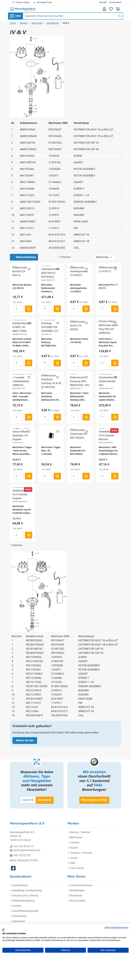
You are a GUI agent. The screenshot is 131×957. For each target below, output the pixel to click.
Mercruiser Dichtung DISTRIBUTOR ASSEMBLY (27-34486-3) (49, 342)
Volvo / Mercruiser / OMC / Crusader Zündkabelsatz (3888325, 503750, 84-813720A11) (22, 397)
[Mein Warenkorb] (117, 9)
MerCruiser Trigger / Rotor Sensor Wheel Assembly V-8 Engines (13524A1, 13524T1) (22, 451)
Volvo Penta (77, 868)
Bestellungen (77, 890)
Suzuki (74, 847)
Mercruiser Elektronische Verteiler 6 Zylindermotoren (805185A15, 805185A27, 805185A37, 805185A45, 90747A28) (49, 288)
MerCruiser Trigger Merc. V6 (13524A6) (51, 450)
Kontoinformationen (81, 885)
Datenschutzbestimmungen (117, 927)
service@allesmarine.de (27, 850)
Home (13, 23)
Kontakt (16, 905)
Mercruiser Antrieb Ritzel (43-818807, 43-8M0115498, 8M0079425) (21, 342)
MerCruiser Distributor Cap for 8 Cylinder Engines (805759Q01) (21, 510)
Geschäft (103, 2)
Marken (23, 23)
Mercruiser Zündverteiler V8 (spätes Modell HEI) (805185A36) (108, 397)
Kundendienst (115, 2)
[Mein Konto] (104, 9)
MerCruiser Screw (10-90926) (79, 341)
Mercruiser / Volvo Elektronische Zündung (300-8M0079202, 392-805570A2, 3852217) (79, 397)
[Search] (119, 16)
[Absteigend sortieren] (117, 257)
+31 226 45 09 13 (24, 846)
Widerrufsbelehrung (23, 900)
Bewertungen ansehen (94, 799)
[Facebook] (13, 868)
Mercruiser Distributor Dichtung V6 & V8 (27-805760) (50, 397)
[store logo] (22, 9)
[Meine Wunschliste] (111, 9)
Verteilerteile (53, 23)
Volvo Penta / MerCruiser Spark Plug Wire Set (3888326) (107, 342)
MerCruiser (37, 23)
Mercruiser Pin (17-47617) (108, 286)
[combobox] (69, 16)
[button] (29, 269)
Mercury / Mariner (80, 832)
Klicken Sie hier (25, 740)
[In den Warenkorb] (28, 308)
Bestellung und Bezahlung (27, 890)
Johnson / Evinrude (81, 852)
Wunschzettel (77, 900)
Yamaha (74, 842)
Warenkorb (76, 895)
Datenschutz (19, 916)
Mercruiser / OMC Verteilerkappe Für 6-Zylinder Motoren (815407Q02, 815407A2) (108, 451)
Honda (73, 857)
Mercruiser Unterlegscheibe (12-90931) (78, 288)
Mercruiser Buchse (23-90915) (21, 286)
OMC (73, 863)
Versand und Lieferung (25, 895)
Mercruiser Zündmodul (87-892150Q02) (78, 450)
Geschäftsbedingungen (25, 910)
